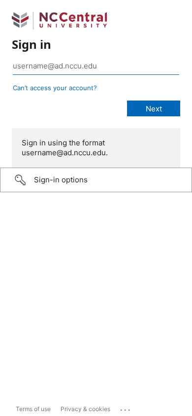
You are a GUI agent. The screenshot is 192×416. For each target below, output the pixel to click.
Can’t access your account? (55, 88)
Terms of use (33, 409)
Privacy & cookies (85, 409)
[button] (96, 180)
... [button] (126, 408)
